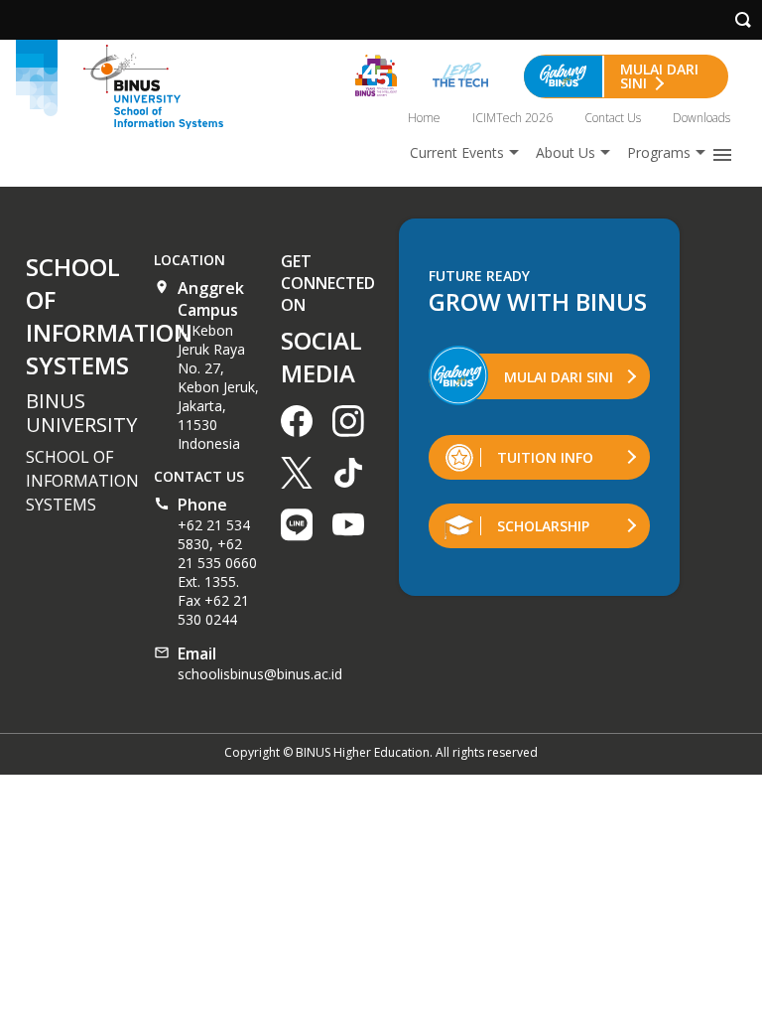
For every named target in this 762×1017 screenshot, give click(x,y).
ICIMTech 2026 (512, 117)
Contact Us (612, 117)
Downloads (701, 117)
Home (424, 117)
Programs (659, 152)
